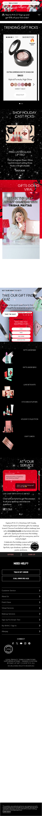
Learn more (7, 811)
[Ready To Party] (19, 84)
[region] (21, 809)
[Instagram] (25, 643)
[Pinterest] (29, 643)
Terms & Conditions (27, 659)
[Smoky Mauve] (22, 84)
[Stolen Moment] (29, 84)
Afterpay (5, 631)
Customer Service (9, 591)
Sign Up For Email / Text (11, 620)
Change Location (29, 661)
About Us (5, 596)
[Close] (36, 809)
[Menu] (38, 8)
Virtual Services (8, 608)
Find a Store (6, 602)
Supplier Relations (12, 661)
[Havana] (26, 84)
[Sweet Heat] (12, 84)
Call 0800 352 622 (21, 578)
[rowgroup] (21, 399)
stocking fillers (14, 531)
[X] (17, 643)
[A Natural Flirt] (15, 84)
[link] (20, 53)
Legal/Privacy (11, 659)
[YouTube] (21, 643)
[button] (38, 8)
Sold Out (20, 95)
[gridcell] (21, 356)
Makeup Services (8, 614)
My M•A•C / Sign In (9, 626)
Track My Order (21, 572)
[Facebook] (13, 643)
